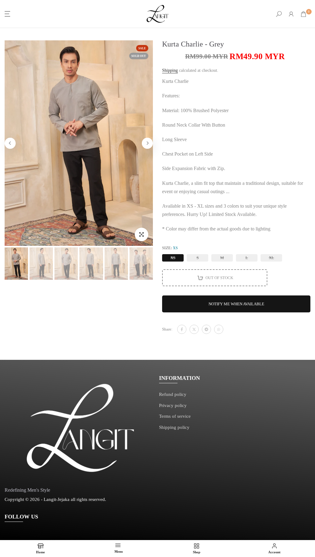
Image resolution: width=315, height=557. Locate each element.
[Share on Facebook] (181, 329)
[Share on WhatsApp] (218, 329)
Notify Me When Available (236, 304)
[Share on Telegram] (206, 329)
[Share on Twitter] (194, 329)
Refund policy (172, 394)
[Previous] (10, 143)
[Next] (147, 143)
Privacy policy (173, 405)
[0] (303, 14)
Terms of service (175, 416)
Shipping (170, 70)
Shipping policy (174, 427)
